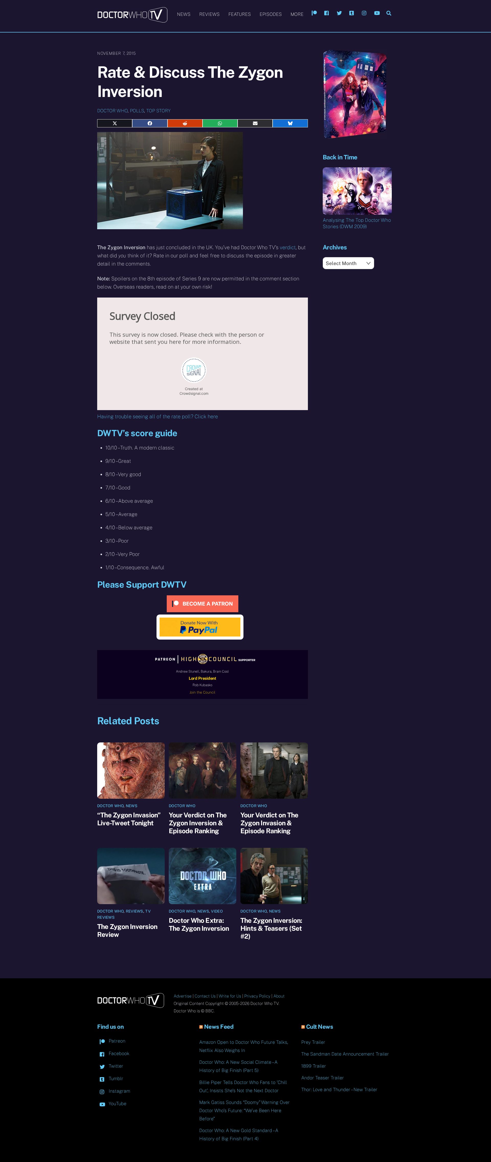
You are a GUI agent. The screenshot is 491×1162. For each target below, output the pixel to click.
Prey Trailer (313, 1042)
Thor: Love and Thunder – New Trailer (339, 1089)
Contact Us (205, 996)
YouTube (116, 1103)
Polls (137, 110)
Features (239, 14)
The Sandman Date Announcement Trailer (345, 1054)
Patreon (116, 1041)
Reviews (209, 14)
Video (217, 911)
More (297, 14)
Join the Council (202, 692)
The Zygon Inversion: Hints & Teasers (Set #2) (271, 928)
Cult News (319, 1026)
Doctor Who (112, 110)
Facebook (118, 1053)
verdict (288, 247)
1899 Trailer (313, 1066)
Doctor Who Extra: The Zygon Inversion (199, 924)
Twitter (115, 1066)
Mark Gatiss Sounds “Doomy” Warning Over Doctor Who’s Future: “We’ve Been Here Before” (244, 1110)
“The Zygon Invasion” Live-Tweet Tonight (128, 819)
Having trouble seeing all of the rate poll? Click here (157, 416)
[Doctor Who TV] (132, 20)
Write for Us (230, 996)
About (279, 996)
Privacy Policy (257, 996)
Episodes (271, 14)
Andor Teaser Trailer (322, 1077)
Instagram (118, 1091)
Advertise (183, 996)
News (184, 14)
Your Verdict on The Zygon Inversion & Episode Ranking (198, 823)
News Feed (219, 1026)
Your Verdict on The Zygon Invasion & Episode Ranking (269, 823)
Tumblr (115, 1078)
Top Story (158, 110)
